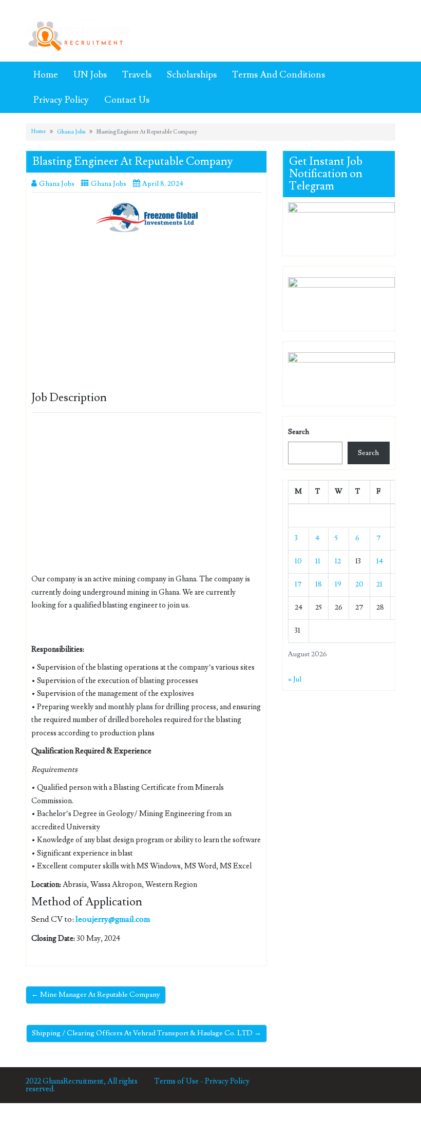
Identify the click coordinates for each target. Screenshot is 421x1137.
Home (45, 75)
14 (379, 561)
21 (379, 584)
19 (338, 584)
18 (318, 584)
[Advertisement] (146, 316)
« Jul (294, 679)
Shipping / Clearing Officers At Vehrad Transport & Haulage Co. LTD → (146, 1033)
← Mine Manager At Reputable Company (95, 994)
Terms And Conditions (278, 75)
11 (317, 561)
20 (359, 584)
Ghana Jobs (71, 132)
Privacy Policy (61, 100)
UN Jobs (90, 75)
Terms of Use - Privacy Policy (202, 1081)
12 (338, 561)
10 (298, 561)
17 (298, 584)
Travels (136, 75)
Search (298, 432)
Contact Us (126, 100)
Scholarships (192, 75)
